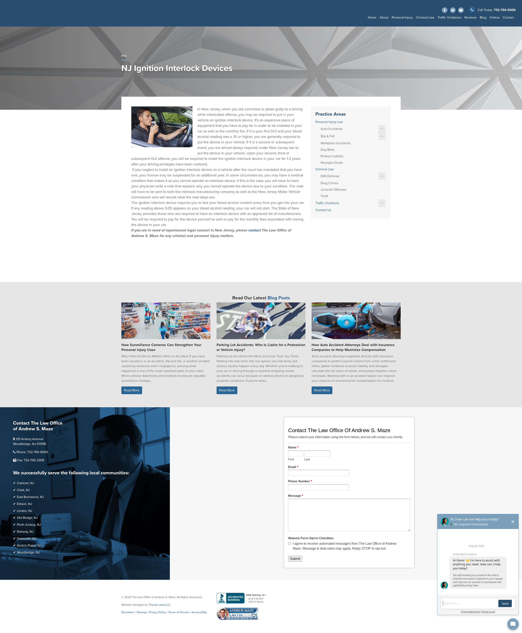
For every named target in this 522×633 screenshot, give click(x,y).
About (384, 17)
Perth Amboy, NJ (29, 525)
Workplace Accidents (336, 143)
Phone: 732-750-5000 (32, 452)
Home (372, 17)
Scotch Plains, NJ (29, 545)
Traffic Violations (449, 17)
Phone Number (300, 481)
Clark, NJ (23, 490)
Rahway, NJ (25, 532)
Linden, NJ (24, 511)
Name (293, 447)
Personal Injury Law (329, 122)
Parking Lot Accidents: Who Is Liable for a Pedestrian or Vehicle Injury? (261, 347)
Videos (495, 17)
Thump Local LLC (159, 604)
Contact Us (323, 210)
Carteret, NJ (25, 483)
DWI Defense (330, 176)
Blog (483, 17)
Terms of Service (178, 612)
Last (307, 459)
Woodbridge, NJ (28, 552)
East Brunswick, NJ (30, 497)
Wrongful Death (332, 163)
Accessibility (199, 612)
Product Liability (332, 156)
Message (295, 495)
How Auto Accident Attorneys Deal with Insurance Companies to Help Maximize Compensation (353, 347)
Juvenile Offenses (333, 190)
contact (254, 230)
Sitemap (142, 612)
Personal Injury (402, 17)
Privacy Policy (157, 612)
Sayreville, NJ (26, 539)
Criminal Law (425, 17)
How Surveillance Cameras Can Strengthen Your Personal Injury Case (161, 347)
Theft (324, 196)
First (291, 459)
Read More (131, 390)
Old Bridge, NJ (27, 518)
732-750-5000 (505, 10)
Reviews (470, 17)
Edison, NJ (24, 504)
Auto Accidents (332, 129)
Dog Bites (327, 150)
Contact (508, 17)
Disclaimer (127, 612)
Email (293, 467)
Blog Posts (279, 298)
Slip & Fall (328, 136)
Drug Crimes (329, 183)
